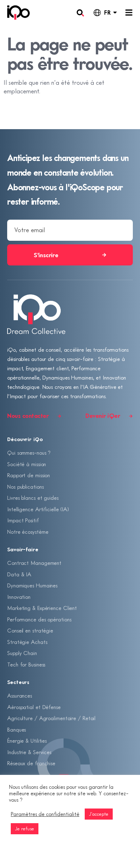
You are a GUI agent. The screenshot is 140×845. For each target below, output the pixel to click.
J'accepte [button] (98, 814)
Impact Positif (23, 520)
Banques (16, 729)
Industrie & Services (29, 752)
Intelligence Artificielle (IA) (38, 509)
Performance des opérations (39, 619)
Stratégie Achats (27, 642)
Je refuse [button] (24, 828)
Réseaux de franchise (31, 763)
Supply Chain (22, 653)
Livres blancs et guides (33, 497)
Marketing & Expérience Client (42, 608)
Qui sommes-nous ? (29, 452)
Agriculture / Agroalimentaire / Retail (51, 718)
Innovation (19, 597)
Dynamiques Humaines (32, 585)
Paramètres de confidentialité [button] (45, 814)
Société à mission (26, 464)
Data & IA (19, 574)
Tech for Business (26, 664)
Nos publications (25, 486)
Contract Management (34, 563)
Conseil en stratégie (30, 630)
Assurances (19, 695)
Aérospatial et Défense (34, 707)
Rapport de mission (28, 475)
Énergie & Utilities (27, 740)
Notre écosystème (27, 531)
